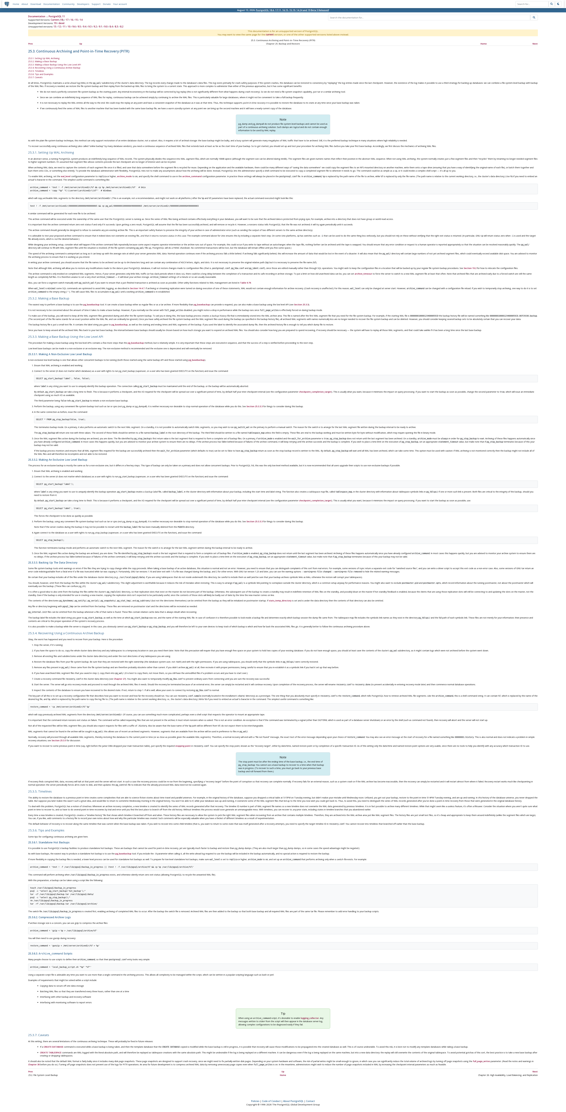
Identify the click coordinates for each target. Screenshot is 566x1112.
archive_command (192, 176)
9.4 (84, 26)
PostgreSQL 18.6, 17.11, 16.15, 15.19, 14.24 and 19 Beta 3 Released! (292, 10)
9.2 (95, 26)
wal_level (65, 176)
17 (67, 19)
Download (35, 4)
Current (55, 19)
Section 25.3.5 (59, 740)
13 (55, 26)
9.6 (74, 26)
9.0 (105, 26)
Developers (83, 4)
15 (76, 19)
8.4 (111, 26)
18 (61, 19)
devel (61, 23)
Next (535, 43)
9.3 (90, 26)
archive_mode (124, 176)
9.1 (100, 26)
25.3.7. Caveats (35, 77)
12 (59, 26)
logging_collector (310, 1018)
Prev (30, 43)
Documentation (51, 4)
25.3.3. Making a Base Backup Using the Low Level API (54, 64)
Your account (120, 4)
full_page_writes (481, 1061)
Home (16, 4)
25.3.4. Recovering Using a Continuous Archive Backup (54, 67)
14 (81, 19)
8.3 (116, 26)
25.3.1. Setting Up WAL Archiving (44, 58)
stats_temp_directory (280, 600)
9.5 (79, 26)
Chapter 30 (34, 1064)
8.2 (121, 26)
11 (64, 26)
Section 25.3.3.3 (254, 406)
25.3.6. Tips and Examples (40, 74)
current (270, 34)
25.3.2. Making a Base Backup (42, 61)
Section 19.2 (470, 268)
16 (71, 19)
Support (96, 4)
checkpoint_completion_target (315, 391)
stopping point (183, 745)
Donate (107, 4)
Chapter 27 (119, 678)
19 (55, 23)
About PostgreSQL (293, 1101)
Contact (310, 1101)
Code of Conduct (271, 1101)
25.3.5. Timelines (36, 71)
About (25, 4)
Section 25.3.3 (301, 304)
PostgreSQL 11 (57, 16)
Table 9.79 (245, 282)
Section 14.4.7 (137, 288)
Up (80, 43)
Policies (255, 1101)
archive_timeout (363, 273)
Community (68, 4)
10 (69, 26)
